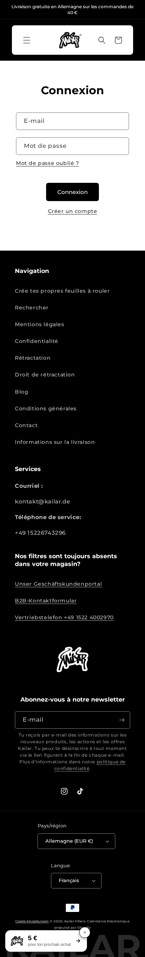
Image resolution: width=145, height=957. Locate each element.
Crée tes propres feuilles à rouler (62, 290)
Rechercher (32, 307)
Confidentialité (36, 341)
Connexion (72, 191)
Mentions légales (39, 324)
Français (69, 880)
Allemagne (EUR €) (69, 841)
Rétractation (33, 357)
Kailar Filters (75, 921)
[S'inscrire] (121, 720)
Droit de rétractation (45, 374)
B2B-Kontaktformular (46, 600)
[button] (27, 40)
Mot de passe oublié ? (47, 163)
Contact (26, 425)
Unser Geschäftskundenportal (58, 584)
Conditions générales (46, 408)
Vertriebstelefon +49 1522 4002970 (64, 617)
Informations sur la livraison (55, 442)
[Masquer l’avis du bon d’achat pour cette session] (84, 932)
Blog (21, 391)
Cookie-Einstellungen (32, 921)
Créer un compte (72, 211)
